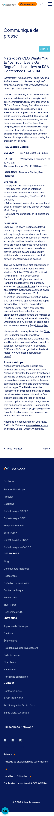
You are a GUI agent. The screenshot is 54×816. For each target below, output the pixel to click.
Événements (10, 640)
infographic (41, 325)
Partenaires (10, 669)
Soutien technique (13, 590)
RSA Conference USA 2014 (19, 116)
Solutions (9, 503)
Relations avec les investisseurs (21, 647)
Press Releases (14, 448)
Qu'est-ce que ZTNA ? (16, 539)
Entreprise (10, 617)
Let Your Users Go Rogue (34, 152)
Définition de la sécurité (16, 583)
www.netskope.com (37, 425)
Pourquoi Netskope (14, 489)
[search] (42, 4)
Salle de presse (12, 655)
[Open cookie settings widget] (5, 810)
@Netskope (36, 428)
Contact (9, 682)
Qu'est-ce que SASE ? (16, 511)
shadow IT (32, 109)
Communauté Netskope (16, 568)
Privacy (8, 754)
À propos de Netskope (16, 626)
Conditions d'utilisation (16, 776)
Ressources (11, 553)
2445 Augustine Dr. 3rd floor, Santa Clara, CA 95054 (19, 709)
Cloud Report (22, 307)
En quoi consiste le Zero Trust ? (14, 529)
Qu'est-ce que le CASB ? (17, 547)
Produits (8, 496)
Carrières (8, 633)
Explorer (9, 481)
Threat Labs (10, 597)
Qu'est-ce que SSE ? (15, 518)
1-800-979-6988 (13, 698)
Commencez (27, 4)
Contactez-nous (13, 690)
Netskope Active (26, 286)
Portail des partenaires (16, 676)
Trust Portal (10, 604)
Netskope (38, 94)
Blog (6, 561)
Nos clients (10, 662)
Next (45, 448)
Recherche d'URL (13, 611)
